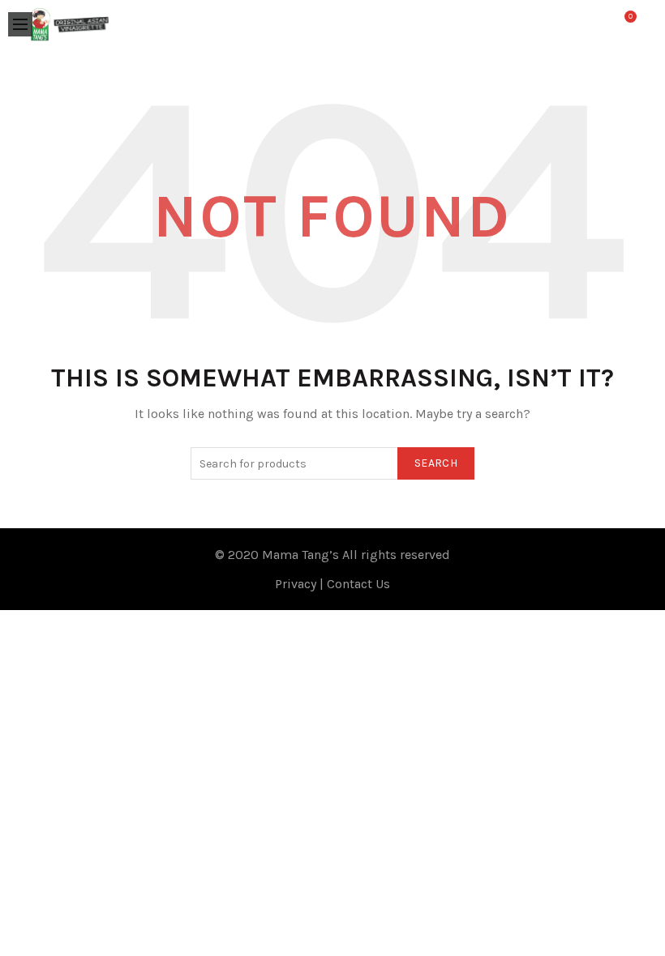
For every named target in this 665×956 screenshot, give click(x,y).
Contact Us (358, 583)
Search (435, 463)
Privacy (295, 583)
